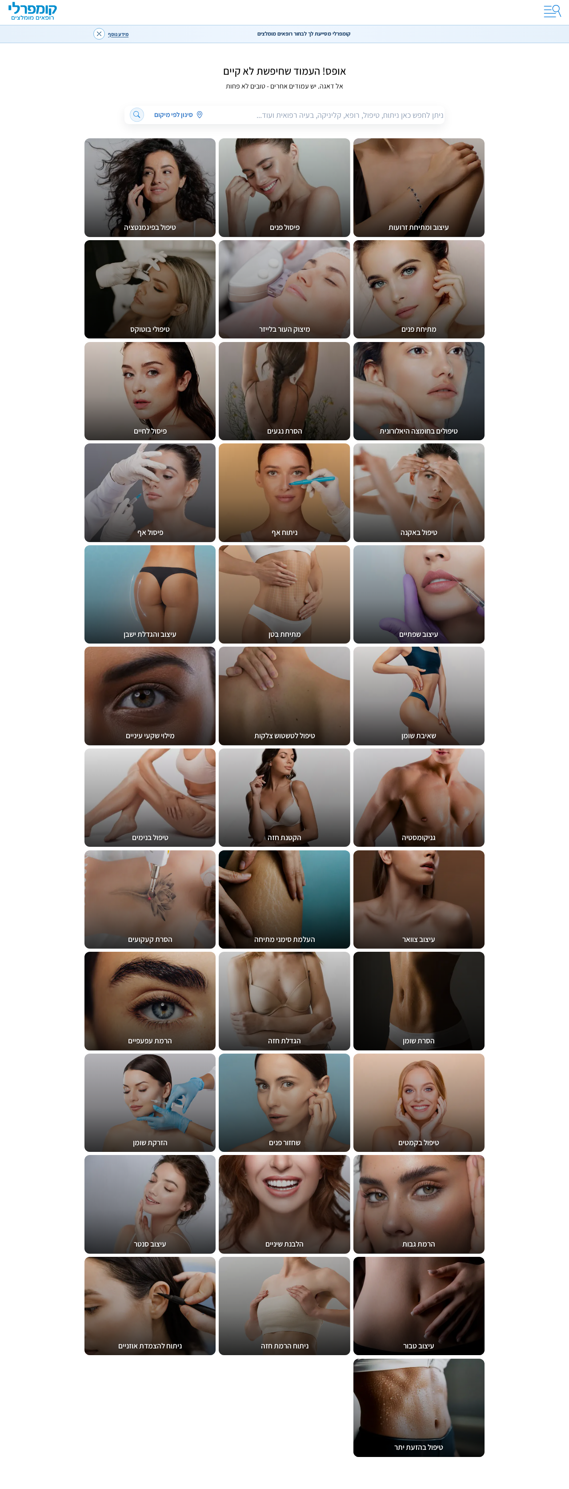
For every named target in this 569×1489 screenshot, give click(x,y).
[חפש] (137, 115)
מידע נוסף (118, 34)
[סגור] (99, 34)
